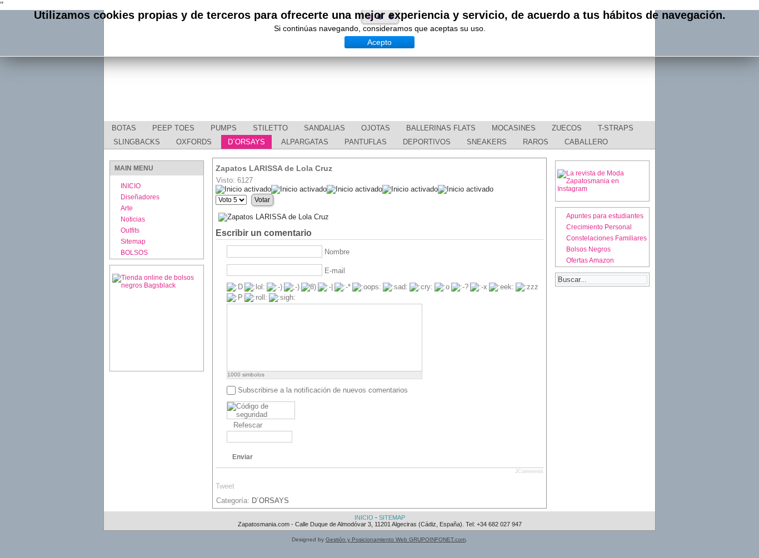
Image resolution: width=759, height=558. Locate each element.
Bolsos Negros (588, 249)
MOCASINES (514, 128)
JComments (529, 471)
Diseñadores (140, 197)
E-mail (334, 271)
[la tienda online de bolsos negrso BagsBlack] (157, 318)
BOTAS (124, 128)
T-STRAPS (615, 128)
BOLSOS (134, 253)
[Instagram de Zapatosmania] (601, 189)
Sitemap (133, 241)
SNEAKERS (487, 142)
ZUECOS (567, 128)
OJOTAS (375, 128)
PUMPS (224, 128)
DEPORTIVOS (427, 142)
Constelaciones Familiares (606, 238)
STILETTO (270, 128)
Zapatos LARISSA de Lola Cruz (274, 168)
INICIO (131, 186)
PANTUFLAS (365, 142)
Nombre (336, 252)
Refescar (247, 425)
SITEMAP (392, 517)
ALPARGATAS (304, 142)
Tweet (225, 486)
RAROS (535, 142)
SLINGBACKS (136, 142)
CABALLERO (586, 142)
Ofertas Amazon (590, 260)
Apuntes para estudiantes (604, 216)
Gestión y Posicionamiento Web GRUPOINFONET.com (396, 539)
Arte (127, 208)
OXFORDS (194, 142)
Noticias (133, 219)
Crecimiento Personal (599, 227)
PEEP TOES (173, 128)
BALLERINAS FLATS (441, 128)
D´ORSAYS (246, 142)
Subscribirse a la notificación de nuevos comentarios (323, 390)
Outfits (130, 230)
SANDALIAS (324, 128)
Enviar (242, 457)
